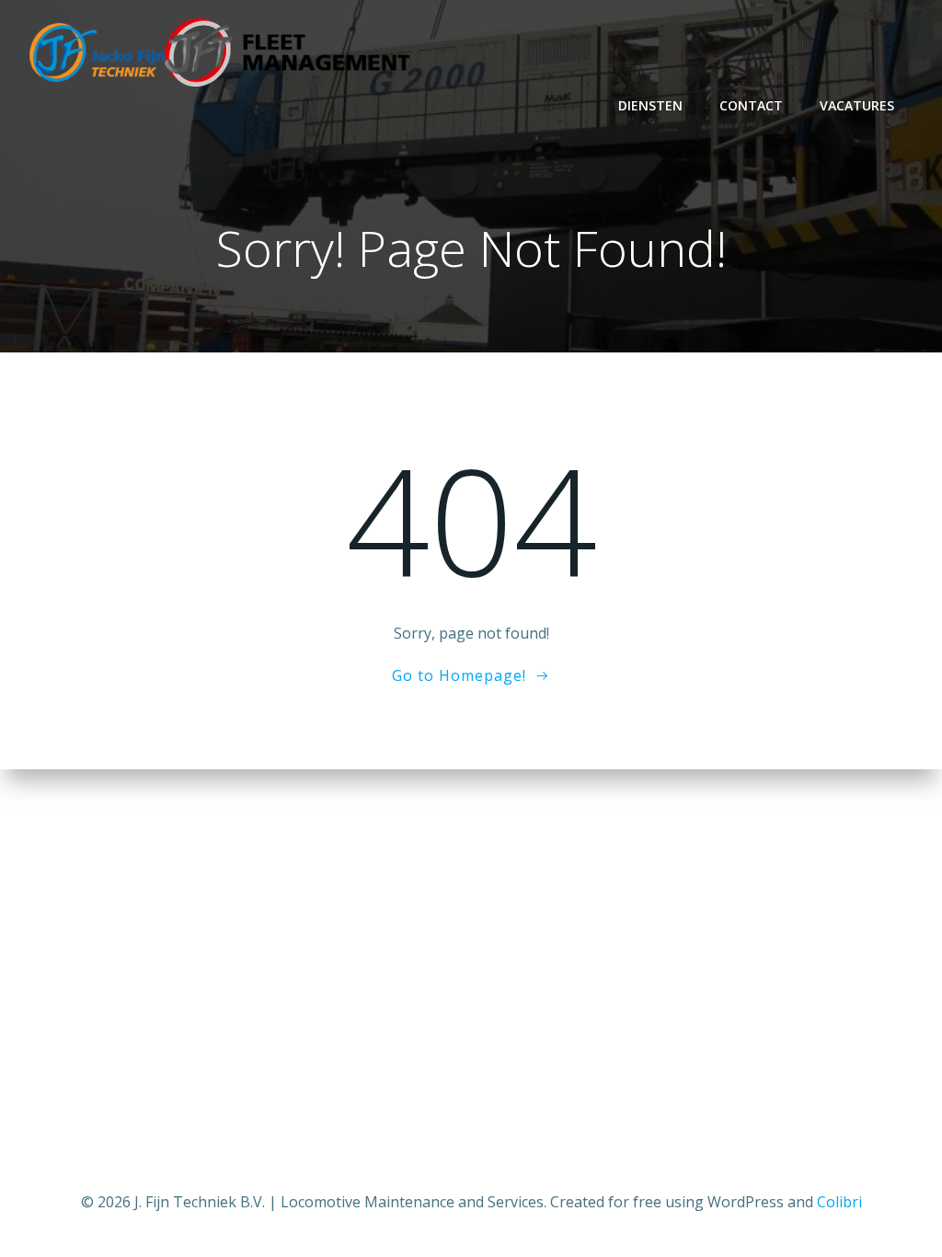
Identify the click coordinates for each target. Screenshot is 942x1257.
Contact (751, 105)
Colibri (839, 1202)
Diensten (650, 105)
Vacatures (857, 105)
